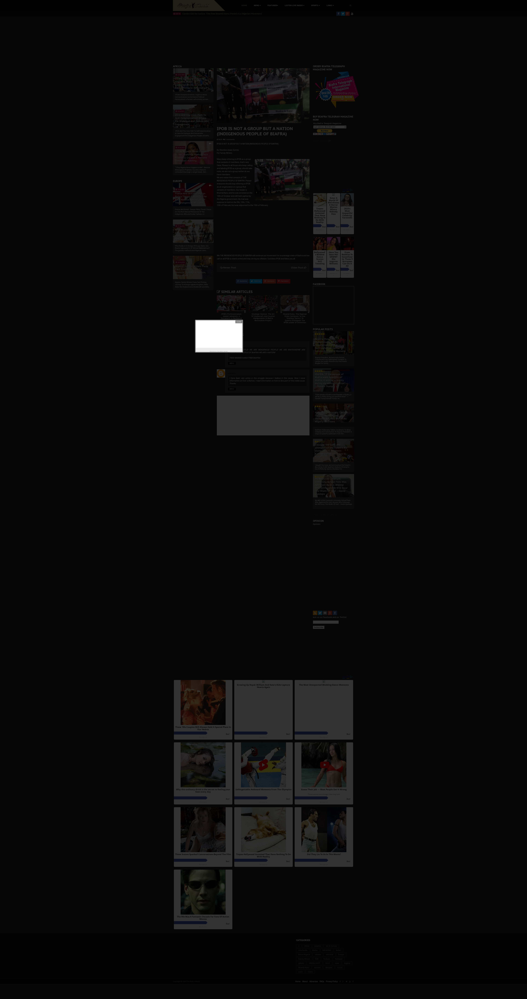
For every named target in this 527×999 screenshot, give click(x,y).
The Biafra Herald (222, 351)
